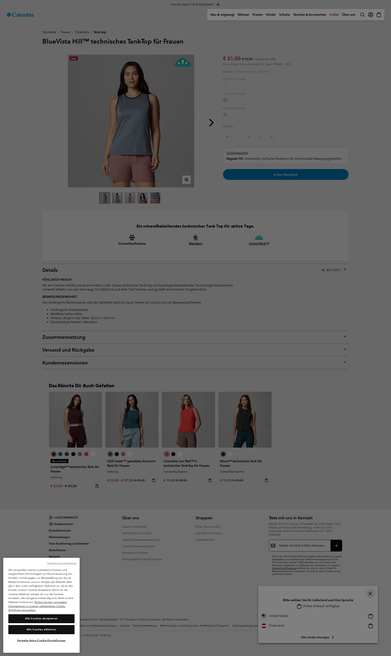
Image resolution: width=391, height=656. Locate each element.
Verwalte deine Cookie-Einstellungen (41, 640)
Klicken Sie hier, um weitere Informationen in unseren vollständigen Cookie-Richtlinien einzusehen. (37, 606)
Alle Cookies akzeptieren (41, 618)
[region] (41, 605)
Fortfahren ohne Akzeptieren (62, 563)
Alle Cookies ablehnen (41, 629)
